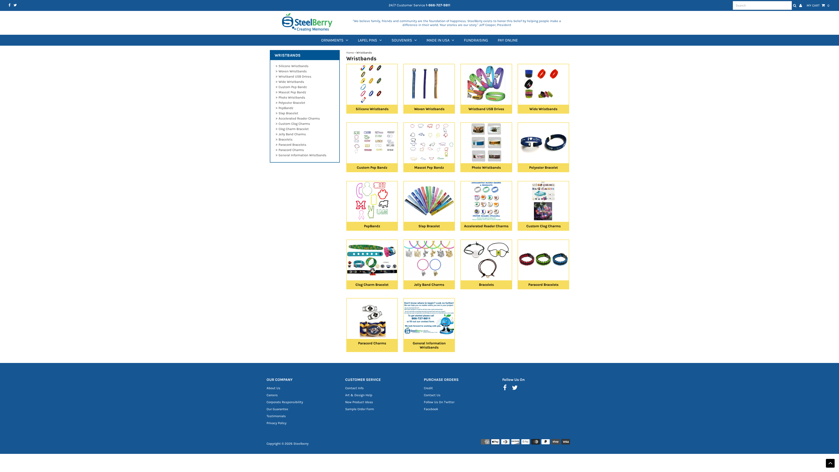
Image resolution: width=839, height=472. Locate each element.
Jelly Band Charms (292, 134)
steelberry (301, 444)
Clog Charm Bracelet (294, 129)
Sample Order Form (359, 409)
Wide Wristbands (291, 82)
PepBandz (286, 108)
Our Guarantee (277, 409)
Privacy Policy (276, 423)
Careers (272, 395)
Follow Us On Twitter (439, 402)
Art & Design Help (358, 395)
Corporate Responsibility (285, 402)
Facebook (431, 409)
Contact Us (432, 395)
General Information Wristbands (302, 155)
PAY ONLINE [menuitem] (508, 40)
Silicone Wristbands (294, 66)
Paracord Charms (291, 150)
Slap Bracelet (288, 113)
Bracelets (286, 139)
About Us (273, 388)
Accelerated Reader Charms (299, 118)
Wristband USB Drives (295, 76)
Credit (428, 388)
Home (350, 52)
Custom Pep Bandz (293, 87)
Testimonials (276, 416)
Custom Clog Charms (294, 124)
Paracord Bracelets (292, 145)
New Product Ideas (359, 402)
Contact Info (354, 388)
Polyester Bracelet (292, 103)
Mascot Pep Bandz (292, 92)
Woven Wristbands (293, 71)
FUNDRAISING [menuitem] (476, 40)
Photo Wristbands (292, 97)
